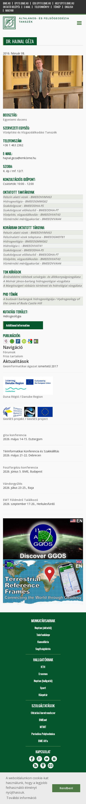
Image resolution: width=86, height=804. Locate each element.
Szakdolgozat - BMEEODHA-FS (23, 206)
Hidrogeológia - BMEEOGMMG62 (25, 201)
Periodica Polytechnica (43, 734)
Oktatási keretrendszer (43, 713)
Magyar (9, 10)
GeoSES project (37, 419)
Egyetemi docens (15, 119)
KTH (43, 667)
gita (6, 435)
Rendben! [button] (66, 788)
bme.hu (7, 3)
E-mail (27, 7)
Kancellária (43, 642)
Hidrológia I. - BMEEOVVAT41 (22, 246)
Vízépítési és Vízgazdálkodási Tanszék (30, 132)
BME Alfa (43, 741)
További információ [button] (21, 798)
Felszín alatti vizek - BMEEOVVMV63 (27, 197)
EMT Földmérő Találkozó (20, 500)
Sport (43, 688)
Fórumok (9, 352)
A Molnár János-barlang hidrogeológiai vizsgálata (36, 281)
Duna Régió (11, 396)
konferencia (17, 435)
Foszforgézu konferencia (20, 467)
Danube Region (32, 396)
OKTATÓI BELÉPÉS (11, 7)
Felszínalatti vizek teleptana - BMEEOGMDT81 (34, 237)
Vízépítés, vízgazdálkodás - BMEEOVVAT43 (31, 214)
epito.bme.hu (22, 3)
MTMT (43, 727)
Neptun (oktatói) (43, 628)
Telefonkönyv (41, 7)
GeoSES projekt (13, 419)
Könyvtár (43, 695)
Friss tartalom (13, 356)
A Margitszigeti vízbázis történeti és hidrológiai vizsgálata (42, 285)
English (69, 7)
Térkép (57, 7)
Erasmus (43, 674)
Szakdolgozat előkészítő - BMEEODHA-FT (30, 210)
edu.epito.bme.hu (42, 3)
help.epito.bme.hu (64, 3)
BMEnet (43, 720)
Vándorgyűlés (12, 484)
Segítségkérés (43, 649)
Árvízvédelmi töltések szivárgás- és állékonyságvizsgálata (41, 277)
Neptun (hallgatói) (43, 681)
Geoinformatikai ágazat (20, 366)
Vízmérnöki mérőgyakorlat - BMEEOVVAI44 (32, 219)
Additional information (18, 325)
